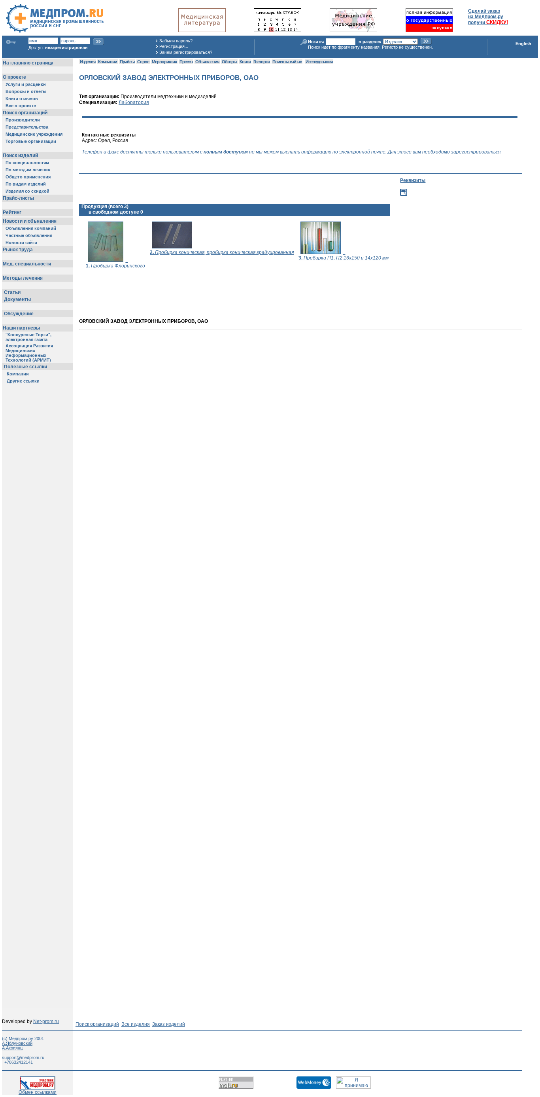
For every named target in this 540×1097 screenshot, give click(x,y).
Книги (245, 61)
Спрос (143, 61)
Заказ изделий (168, 1024)
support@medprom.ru (23, 1057)
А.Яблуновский (17, 1043)
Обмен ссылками (38, 1092)
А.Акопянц (12, 1048)
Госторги (261, 61)
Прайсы (127, 61)
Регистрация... (173, 46)
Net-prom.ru (46, 1021)
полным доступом (226, 152)
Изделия (87, 61)
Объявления (207, 61)
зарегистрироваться (475, 152)
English (523, 43)
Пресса (186, 61)
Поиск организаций (97, 1024)
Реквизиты (412, 180)
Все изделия (135, 1024)
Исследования (319, 61)
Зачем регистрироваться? (185, 52)
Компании (107, 61)
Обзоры (229, 61)
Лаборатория (134, 102)
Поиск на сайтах (287, 61)
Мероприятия (164, 61)
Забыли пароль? (176, 40)
